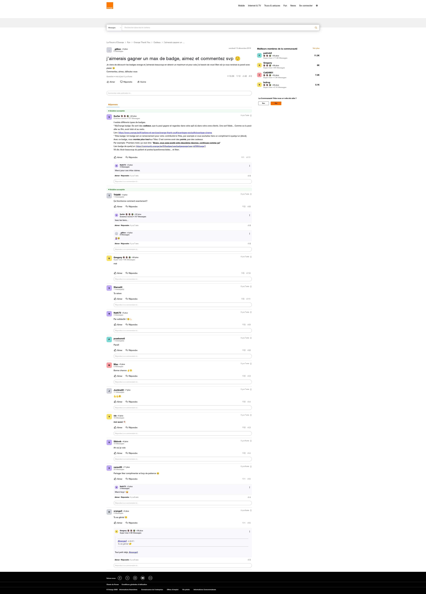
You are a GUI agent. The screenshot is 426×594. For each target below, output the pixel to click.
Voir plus (316, 48)
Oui (276, 103)
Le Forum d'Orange (115, 42)
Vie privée (186, 590)
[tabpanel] (179, 338)
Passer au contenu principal (11, 2)
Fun (285, 5)
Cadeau (157, 42)
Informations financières (128, 590)
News (293, 5)
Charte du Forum (112, 584)
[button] (117, 176)
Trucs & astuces (272, 5)
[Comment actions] (251, 115)
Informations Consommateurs (205, 590)
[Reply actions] (249, 166)
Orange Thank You (142, 42)
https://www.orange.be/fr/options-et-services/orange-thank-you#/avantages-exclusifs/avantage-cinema (165, 132)
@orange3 (122, 541)
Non (263, 103)
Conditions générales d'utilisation (134, 584)
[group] (230, 76)
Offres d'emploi (172, 590)
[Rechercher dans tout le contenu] (316, 28)
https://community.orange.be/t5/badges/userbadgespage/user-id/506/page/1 (171, 146)
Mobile (241, 5)
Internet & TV (254, 5)
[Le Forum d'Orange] (109, 5)
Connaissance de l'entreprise (152, 590)
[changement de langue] (317, 5)
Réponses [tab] (113, 104)
